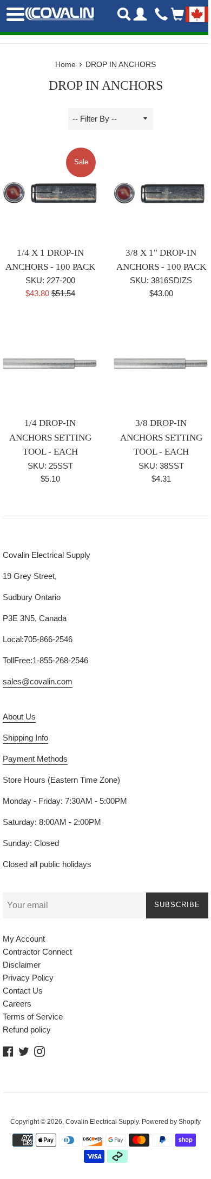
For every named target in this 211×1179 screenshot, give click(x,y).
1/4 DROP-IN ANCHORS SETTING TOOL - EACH (50, 437)
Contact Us (23, 990)
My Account (24, 938)
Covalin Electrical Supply (102, 1121)
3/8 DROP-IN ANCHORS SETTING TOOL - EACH (161, 437)
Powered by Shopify (171, 1121)
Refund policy (27, 1029)
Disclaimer (22, 964)
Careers (17, 1003)
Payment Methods (35, 758)
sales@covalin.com (37, 681)
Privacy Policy (28, 977)
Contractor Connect (37, 951)
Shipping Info (25, 737)
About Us (19, 716)
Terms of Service (33, 1016)
